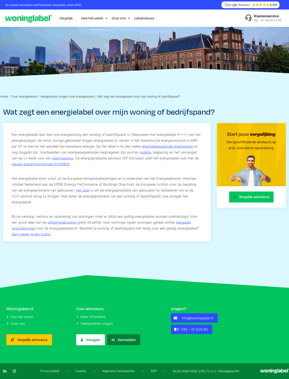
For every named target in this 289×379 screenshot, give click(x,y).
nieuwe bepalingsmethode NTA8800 (41, 164)
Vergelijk (66, 18)
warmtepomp (62, 158)
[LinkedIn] (4, 371)
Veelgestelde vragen (96, 323)
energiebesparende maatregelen (168, 146)
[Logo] (28, 18)
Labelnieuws (144, 18)
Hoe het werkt (92, 18)
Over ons (119, 18)
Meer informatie (93, 317)
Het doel (82, 190)
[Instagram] (14, 371)
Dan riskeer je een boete (31, 234)
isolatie (145, 152)
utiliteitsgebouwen (63, 222)
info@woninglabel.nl (197, 318)
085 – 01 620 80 (194, 329)
